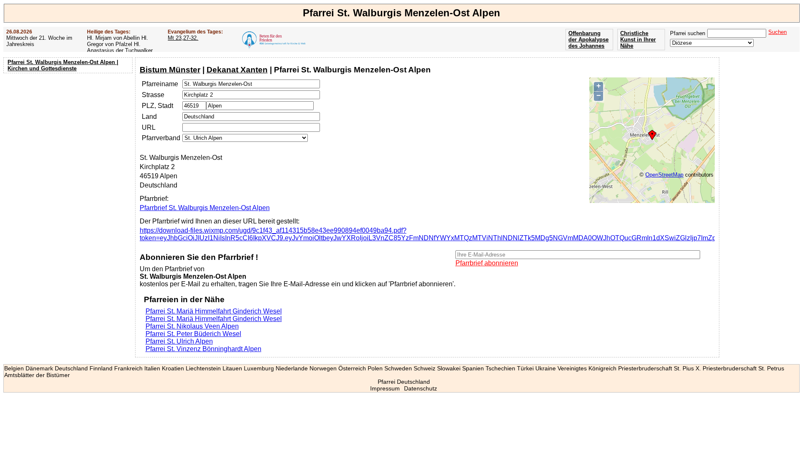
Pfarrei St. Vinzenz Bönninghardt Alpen (203, 348)
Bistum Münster (170, 69)
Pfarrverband (161, 137)
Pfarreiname (160, 83)
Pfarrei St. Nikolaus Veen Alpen (192, 326)
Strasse (153, 94)
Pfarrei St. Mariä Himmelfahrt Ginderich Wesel (214, 311)
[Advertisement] (69, 129)
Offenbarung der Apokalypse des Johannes (588, 39)
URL (149, 127)
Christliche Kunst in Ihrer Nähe (638, 39)
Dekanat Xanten (237, 69)
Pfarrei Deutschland (404, 381)
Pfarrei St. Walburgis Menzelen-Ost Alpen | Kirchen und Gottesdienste (63, 65)
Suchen (777, 32)
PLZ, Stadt (157, 105)
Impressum (385, 388)
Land (149, 116)
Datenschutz (420, 388)
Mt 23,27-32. (183, 38)
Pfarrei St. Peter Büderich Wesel (193, 333)
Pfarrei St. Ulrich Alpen (179, 341)
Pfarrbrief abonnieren (486, 263)
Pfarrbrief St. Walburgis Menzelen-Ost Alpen (205, 207)
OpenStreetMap (664, 175)
